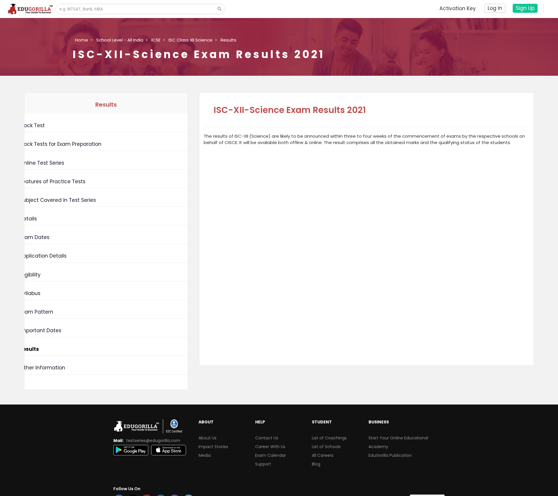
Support (263, 464)
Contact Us (266, 438)
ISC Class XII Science (190, 40)
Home (81, 40)
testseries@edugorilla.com (153, 440)
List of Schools (326, 447)
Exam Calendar (270, 455)
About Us (207, 438)
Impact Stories (213, 447)
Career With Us (270, 447)
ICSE (155, 40)
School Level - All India (119, 40)
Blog (316, 464)
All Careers (322, 455)
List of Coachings (329, 438)
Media (204, 455)
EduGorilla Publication (390, 455)
